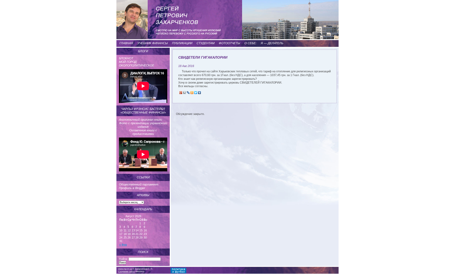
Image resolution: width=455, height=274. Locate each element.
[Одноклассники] (192, 92)
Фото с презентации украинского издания (143, 125)
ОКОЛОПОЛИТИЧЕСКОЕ (136, 65)
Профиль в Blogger (132, 188)
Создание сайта (126, 271)
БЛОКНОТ (126, 58)
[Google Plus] (181, 92)
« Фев (123, 244)
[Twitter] (196, 92)
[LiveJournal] (188, 92)
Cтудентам (206, 43)
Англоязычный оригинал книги (140, 119)
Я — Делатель (272, 43)
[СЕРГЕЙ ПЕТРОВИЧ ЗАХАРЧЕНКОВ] (171, 14)
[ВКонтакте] (199, 92)
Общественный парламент (138, 184)
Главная (126, 43)
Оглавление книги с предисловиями (143, 132)
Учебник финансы (152, 43)
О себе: (250, 43)
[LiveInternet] (184, 92)
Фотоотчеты (229, 43)
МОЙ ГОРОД (128, 62)
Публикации (182, 43)
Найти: (123, 258)
